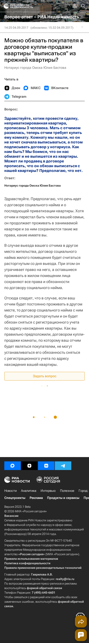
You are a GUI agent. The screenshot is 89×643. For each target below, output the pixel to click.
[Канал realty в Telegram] (63, 465)
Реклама (36, 498)
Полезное (67, 491)
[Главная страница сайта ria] (5, 6)
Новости (10, 491)
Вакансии (11, 515)
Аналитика (28, 491)
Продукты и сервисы (63, 498)
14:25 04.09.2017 (16, 27)
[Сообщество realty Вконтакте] (46, 465)
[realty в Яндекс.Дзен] (29, 465)
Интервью (48, 491)
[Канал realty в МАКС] (12, 465)
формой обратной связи (44, 588)
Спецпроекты (14, 498)
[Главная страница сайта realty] (26, 6)
